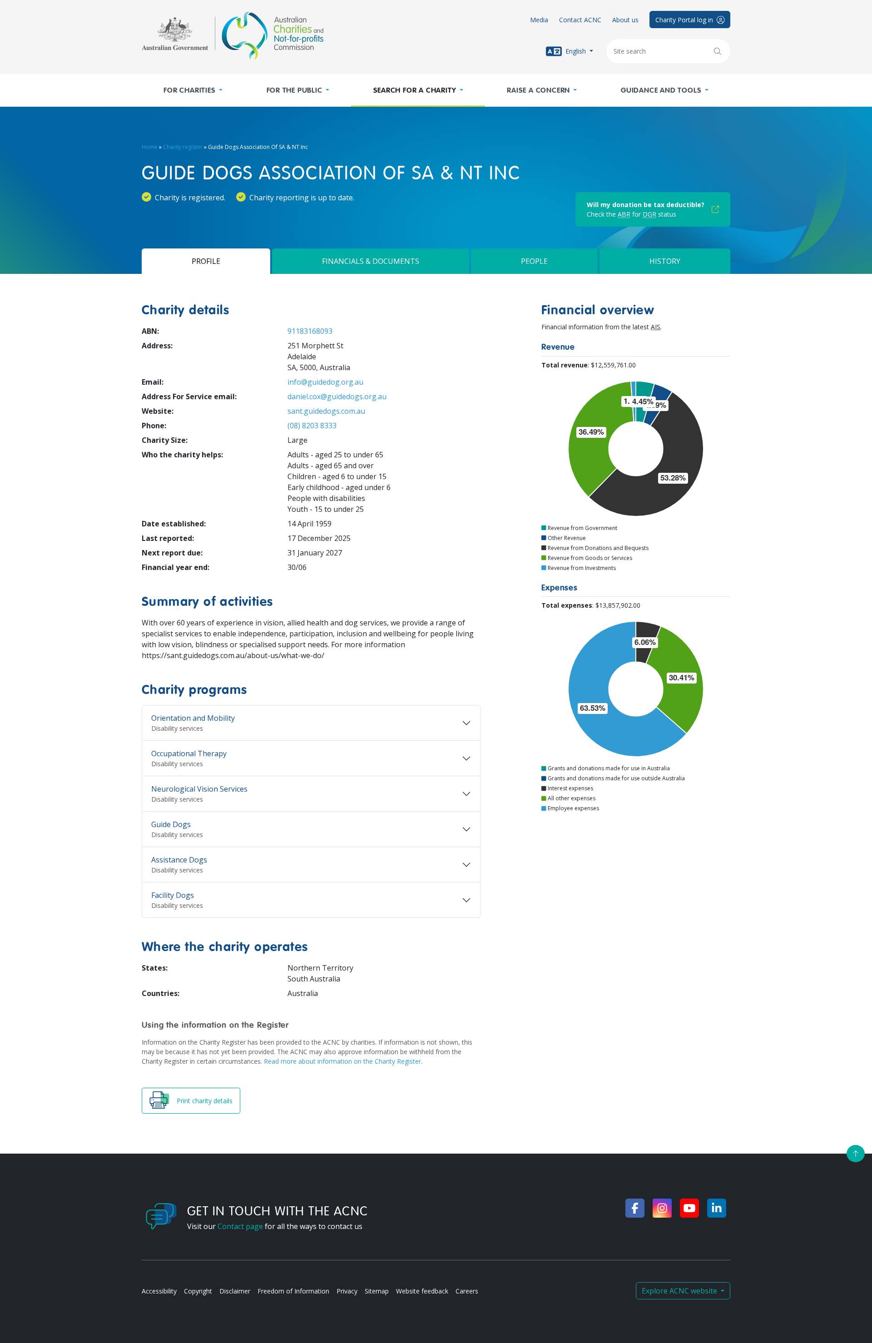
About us (625, 19)
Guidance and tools (661, 90)
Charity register (183, 147)
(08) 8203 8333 (312, 426)
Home (150, 147)
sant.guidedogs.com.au (326, 411)
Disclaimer (234, 1291)
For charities (189, 90)
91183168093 (309, 331)
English (576, 50)
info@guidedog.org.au (325, 382)
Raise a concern (538, 90)
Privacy (347, 1291)
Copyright (198, 1291)
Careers (467, 1291)
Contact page (240, 1226)
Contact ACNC (580, 19)
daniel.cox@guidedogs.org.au (336, 396)
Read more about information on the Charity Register (342, 1061)
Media (539, 19)
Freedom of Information (293, 1291)
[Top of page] (856, 1153)
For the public (294, 90)
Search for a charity (414, 90)
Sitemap (377, 1291)
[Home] (232, 36)
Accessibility (159, 1291)
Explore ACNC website (680, 1291)
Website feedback (422, 1291)
